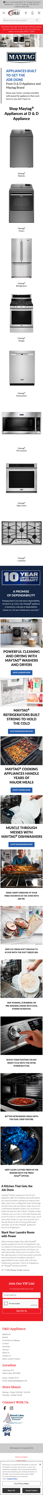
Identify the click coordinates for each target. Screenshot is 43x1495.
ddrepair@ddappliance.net (17, 1381)
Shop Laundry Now (21, 673)
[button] (4, 13)
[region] (21, 1478)
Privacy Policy (21, 1461)
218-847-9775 (13, 1378)
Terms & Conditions (21, 1457)
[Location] (26, 13)
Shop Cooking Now (21, 790)
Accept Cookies (31, 1490)
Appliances (6, 1334)
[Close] (40, 1464)
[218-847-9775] (32, 13)
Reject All (11, 1490)
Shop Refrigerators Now (21, 731)
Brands (5, 1337)
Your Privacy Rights (21, 1484)
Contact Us (6, 1356)
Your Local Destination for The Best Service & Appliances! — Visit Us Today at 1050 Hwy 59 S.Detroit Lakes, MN (22, 4)
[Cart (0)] (39, 13)
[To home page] (15, 12)
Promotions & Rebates (11, 1340)
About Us (5, 1353)
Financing (6, 1347)
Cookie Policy (12, 1479)
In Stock (5, 1344)
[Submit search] (37, 20)
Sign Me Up (21, 1311)
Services (5, 1350)
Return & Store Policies (11, 1359)
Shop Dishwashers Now (21, 844)
